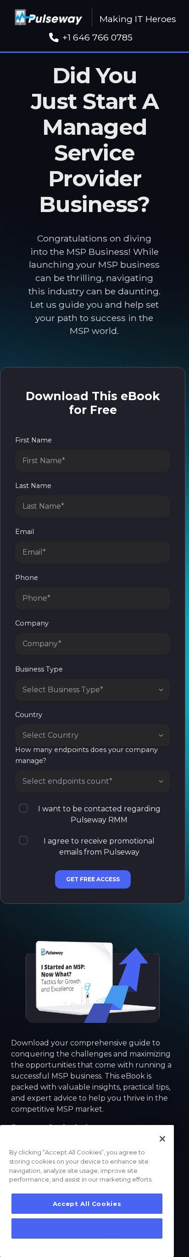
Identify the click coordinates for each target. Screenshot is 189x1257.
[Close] (162, 1139)
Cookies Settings (87, 1228)
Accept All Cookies (87, 1203)
